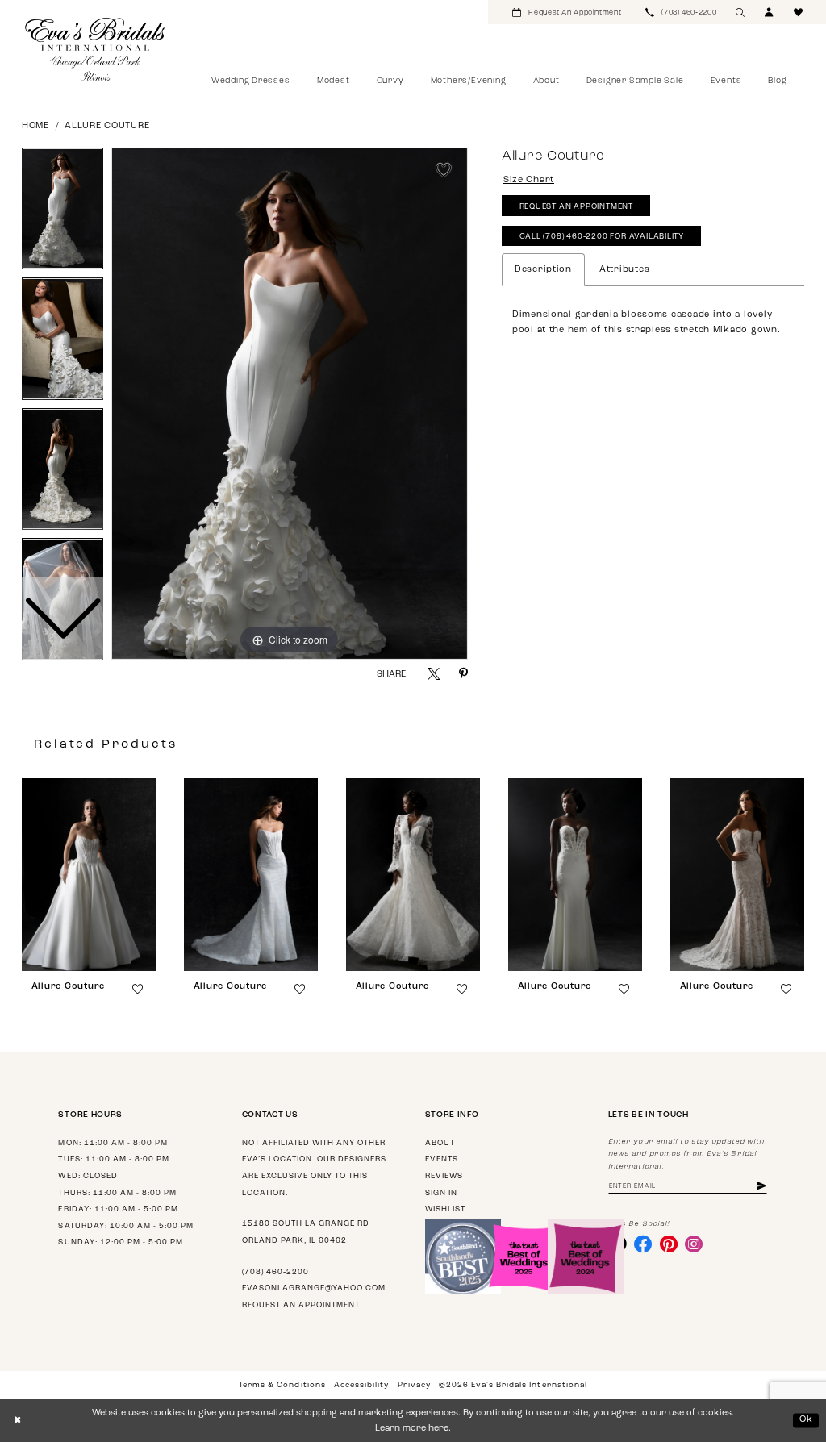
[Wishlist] (798, 12)
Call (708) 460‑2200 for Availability (602, 236)
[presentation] (89, 874)
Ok (806, 1419)
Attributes (624, 269)
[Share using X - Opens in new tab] (434, 674)
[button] (769, 12)
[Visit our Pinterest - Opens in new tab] (668, 1243)
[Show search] (740, 12)
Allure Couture (107, 126)
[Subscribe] (761, 1186)
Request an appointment (301, 1305)
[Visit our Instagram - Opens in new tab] (693, 1243)
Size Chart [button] (528, 180)
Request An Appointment (576, 206)
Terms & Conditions (282, 1385)
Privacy (414, 1385)
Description (543, 269)
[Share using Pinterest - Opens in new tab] (463, 674)
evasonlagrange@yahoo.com (314, 1288)
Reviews (444, 1176)
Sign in (441, 1193)
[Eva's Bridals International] (95, 49)
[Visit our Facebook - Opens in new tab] (643, 1243)
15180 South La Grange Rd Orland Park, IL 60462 (305, 1232)
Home (35, 126)
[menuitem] (567, 12)
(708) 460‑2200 (275, 1272)
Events (441, 1159)
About (440, 1143)
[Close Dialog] (17, 1421)
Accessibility (361, 1385)
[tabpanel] (289, 404)
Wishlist (445, 1209)
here (438, 1428)
